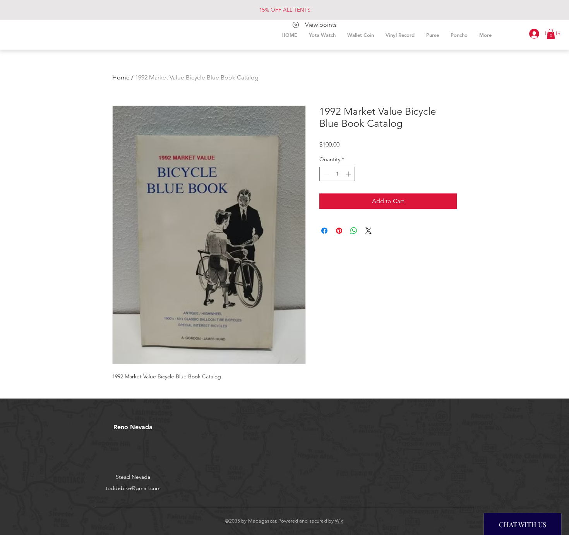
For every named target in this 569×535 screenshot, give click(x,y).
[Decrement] (325, 174)
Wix (339, 521)
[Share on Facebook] (324, 230)
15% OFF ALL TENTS (284, 9)
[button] (551, 34)
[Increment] (349, 174)
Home (121, 77)
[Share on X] (368, 230)
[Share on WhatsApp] (353, 230)
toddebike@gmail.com (133, 488)
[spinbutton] (337, 174)
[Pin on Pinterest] (339, 230)
